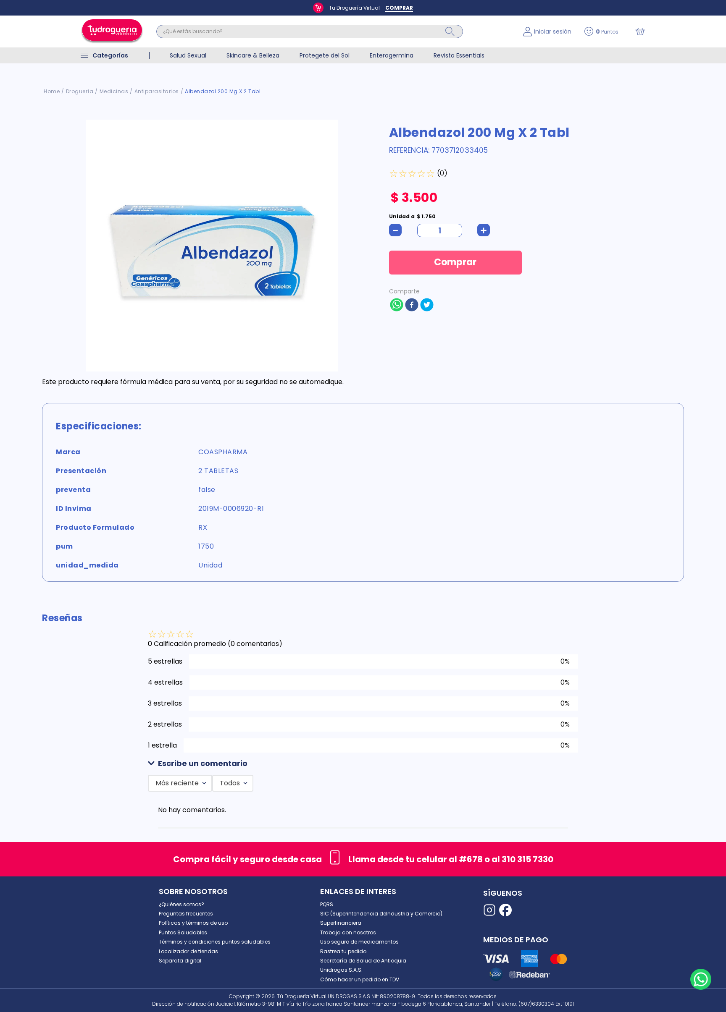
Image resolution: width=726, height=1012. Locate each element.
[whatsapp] (396, 305)
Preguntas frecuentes (186, 913)
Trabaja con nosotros (348, 932)
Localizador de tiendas (188, 951)
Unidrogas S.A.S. (341, 969)
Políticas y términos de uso (193, 922)
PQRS (326, 904)
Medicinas (114, 91)
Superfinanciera (340, 922)
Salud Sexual (188, 55)
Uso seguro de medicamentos (359, 941)
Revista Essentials (459, 55)
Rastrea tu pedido (343, 951)
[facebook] (411, 305)
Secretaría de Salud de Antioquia (363, 960)
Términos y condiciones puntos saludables (215, 941)
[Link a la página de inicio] (51, 91)
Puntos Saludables (183, 932)
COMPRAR (399, 7)
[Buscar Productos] (450, 31)
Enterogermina (391, 55)
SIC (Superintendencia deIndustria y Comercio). (382, 913)
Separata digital (180, 960)
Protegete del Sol (325, 55)
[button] (363, 763)
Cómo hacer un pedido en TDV (359, 979)
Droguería (80, 91)
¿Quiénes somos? (181, 904)
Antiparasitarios (156, 91)
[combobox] (333, 31)
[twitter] (427, 305)
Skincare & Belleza (252, 55)
